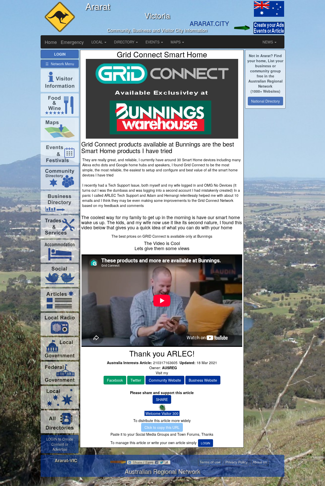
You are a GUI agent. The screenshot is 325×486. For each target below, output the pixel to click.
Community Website (165, 380)
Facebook (115, 380)
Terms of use (210, 462)
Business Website (203, 380)
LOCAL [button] (97, 41)
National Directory (265, 101)
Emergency (72, 42)
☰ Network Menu (59, 63)
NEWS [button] (268, 41)
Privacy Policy (236, 462)
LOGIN (205, 443)
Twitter (136, 380)
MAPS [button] (176, 41)
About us (260, 462)
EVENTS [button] (152, 41)
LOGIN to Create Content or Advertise (59, 444)
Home (51, 42)
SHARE (162, 399)
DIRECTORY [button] (124, 41)
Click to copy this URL (162, 427)
